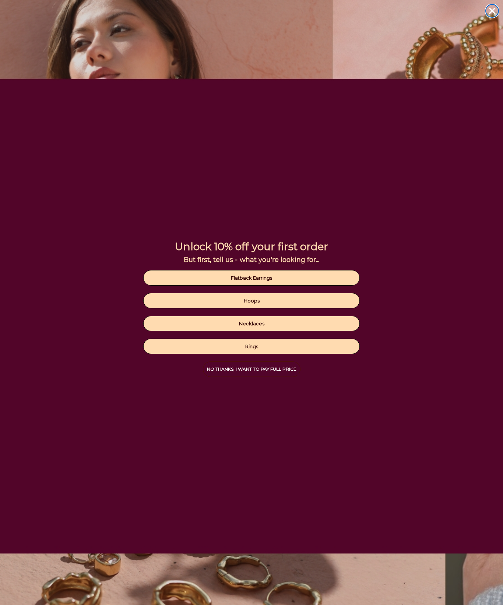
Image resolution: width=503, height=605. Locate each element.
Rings (251, 346)
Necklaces (251, 323)
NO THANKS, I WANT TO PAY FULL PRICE (251, 369)
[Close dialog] (492, 10)
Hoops (252, 301)
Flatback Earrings (251, 278)
